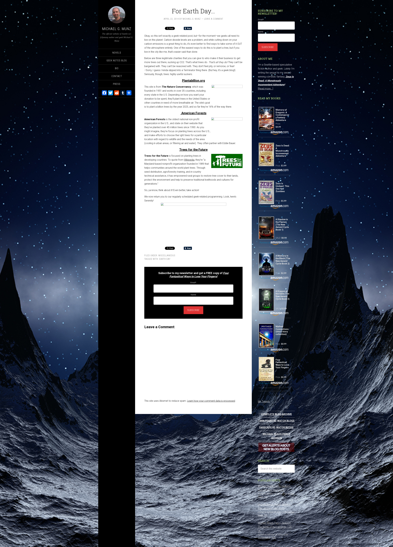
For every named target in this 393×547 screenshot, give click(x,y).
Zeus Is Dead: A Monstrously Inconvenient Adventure (276, 80)
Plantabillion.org (193, 80)
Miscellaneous (166, 255)
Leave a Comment (213, 19)
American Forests (193, 113)
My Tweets (264, 401)
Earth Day (164, 259)
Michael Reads (264, 537)
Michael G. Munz (116, 29)
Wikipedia (189, 159)
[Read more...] (265, 88)
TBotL (273, 537)
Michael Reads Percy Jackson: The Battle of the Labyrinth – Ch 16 (275, 527)
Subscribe (193, 310)
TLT (265, 497)
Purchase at (265, 133)
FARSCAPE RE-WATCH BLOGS (276, 427)
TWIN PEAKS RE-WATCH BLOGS (276, 420)
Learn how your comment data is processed (211, 400)
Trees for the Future (193, 149)
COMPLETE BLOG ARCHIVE (276, 414)
